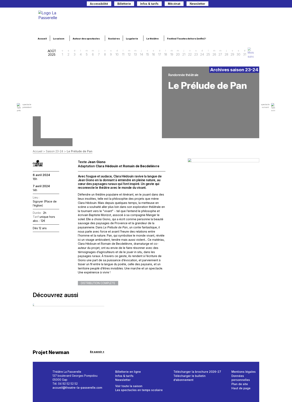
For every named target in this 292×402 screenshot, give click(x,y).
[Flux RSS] (256, 4)
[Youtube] (250, 4)
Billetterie (124, 3)
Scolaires (114, 38)
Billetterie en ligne (128, 371)
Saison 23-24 (54, 151)
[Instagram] (243, 4)
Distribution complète (98, 283)
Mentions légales (243, 371)
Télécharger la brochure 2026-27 (197, 371)
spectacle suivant (265, 105)
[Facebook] (236, 4)
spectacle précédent (26, 105)
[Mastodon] (229, 4)
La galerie (132, 38)
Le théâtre (152, 38)
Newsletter (197, 3)
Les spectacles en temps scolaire (139, 390)
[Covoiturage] (213, 4)
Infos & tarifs (149, 3)
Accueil (42, 38)
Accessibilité (99, 3)
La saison (59, 38)
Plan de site (239, 384)
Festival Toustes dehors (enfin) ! (186, 38)
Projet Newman (51, 352)
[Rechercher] (221, 4)
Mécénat (174, 3)
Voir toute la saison (128, 386)
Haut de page (240, 388)
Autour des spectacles (86, 38)
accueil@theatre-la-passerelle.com (77, 387)
